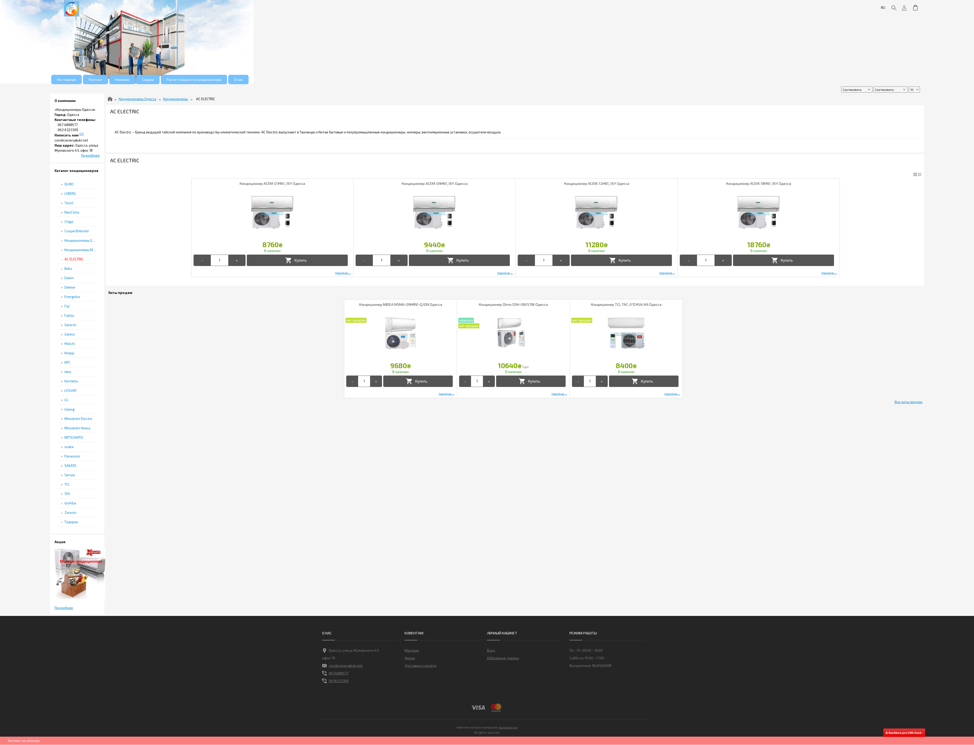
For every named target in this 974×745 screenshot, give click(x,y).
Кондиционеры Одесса (137, 99)
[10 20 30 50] (914, 89)
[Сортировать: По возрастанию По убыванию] (857, 89)
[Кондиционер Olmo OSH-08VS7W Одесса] (513, 333)
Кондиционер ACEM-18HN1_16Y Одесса (758, 183)
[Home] (110, 98)
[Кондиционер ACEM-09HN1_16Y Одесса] (434, 212)
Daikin (69, 278)
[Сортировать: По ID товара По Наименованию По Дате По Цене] (891, 89)
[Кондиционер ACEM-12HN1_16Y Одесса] (596, 212)
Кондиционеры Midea (80, 250)
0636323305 (339, 681)
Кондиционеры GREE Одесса (80, 240)
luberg (69, 409)
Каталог (95, 79)
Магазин (412, 650)
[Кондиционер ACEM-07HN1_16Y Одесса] (272, 212)
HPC (67, 362)
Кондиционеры (175, 99)
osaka (69, 447)
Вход (491, 650)
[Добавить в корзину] (297, 260)
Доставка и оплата (420, 665)
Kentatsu (71, 381)
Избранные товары (503, 658)
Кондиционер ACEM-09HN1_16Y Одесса (434, 183)
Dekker (70, 287)
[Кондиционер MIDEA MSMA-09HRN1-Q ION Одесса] (400, 333)
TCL (67, 484)
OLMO (69, 184)
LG (66, 400)
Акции (410, 658)
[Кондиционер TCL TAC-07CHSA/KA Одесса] (626, 333)
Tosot (68, 203)
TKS (67, 494)
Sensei (69, 475)
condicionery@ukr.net (346, 665)
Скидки (148, 79)
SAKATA (70, 466)
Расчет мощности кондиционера (194, 79)
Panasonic (72, 456)
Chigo (68, 222)
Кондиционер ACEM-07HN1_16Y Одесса (272, 183)
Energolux (72, 297)
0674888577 (338, 673)
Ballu (68, 269)
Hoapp (69, 353)
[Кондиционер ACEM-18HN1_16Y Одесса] (759, 212)
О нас (238, 79)
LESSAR (70, 390)
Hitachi (69, 344)
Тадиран (71, 522)
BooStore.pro (508, 727)
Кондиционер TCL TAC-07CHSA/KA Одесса (626, 304)
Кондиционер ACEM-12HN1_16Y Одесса (596, 183)
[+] (236, 260)
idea (67, 372)
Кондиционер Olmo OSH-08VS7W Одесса (513, 304)
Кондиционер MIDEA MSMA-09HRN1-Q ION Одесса (400, 304)
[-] (202, 260)
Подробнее (90, 155)
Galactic (70, 325)
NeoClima (71, 212)
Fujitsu (69, 315)
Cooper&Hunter (76, 231)
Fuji (66, 306)
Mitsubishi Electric (78, 419)
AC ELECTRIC (73, 259)
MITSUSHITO (73, 437)
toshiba (70, 503)
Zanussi (70, 512)
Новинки (122, 79)
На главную (66, 79)
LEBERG (70, 193)
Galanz (69, 334)
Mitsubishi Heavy (77, 428)
